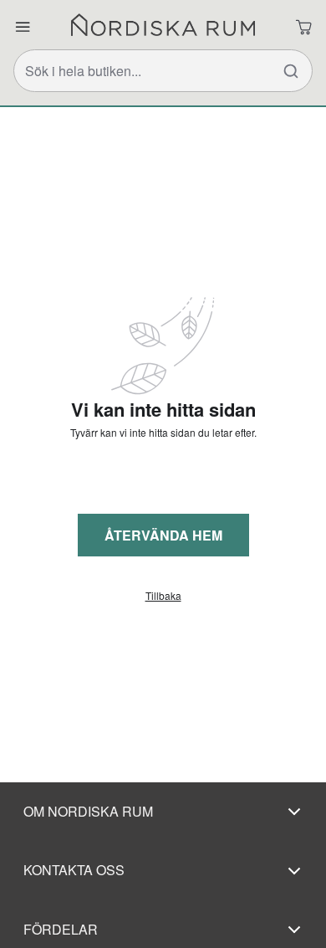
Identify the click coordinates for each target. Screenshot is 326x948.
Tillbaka (163, 596)
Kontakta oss (74, 869)
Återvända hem (163, 535)
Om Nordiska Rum (88, 811)
